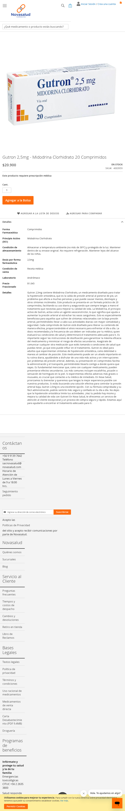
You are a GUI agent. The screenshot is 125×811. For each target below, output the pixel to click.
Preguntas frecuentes (9, 592)
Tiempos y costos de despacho (8, 605)
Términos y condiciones (9, 682)
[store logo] (21, 10)
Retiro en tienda (12, 627)
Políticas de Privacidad (16, 525)
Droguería (8, 730)
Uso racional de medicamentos (12, 692)
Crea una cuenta (107, 4)
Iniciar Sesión (88, 4)
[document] (63, 802)
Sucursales (9, 559)
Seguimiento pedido (10, 493)
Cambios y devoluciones (10, 618)
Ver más (64, 800)
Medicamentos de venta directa (11, 705)
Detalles (6, 221)
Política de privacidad (8, 671)
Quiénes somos (11, 552)
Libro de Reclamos (8, 636)
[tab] (62, 221)
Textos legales (11, 662)
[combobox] (35, 26)
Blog (5, 566)
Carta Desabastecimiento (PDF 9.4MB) (12, 719)
